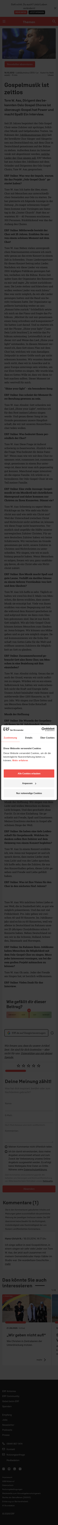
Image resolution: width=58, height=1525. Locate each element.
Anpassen (27, 783)
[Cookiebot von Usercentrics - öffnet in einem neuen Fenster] (42, 729)
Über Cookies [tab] (47, 737)
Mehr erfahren (20, 760)
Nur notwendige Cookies (29, 793)
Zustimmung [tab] (10, 737)
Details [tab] (28, 737)
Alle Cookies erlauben (29, 773)
